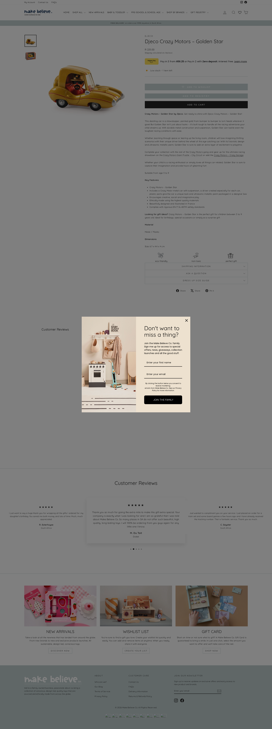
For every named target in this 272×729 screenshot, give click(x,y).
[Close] (186, 320)
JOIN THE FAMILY (163, 399)
